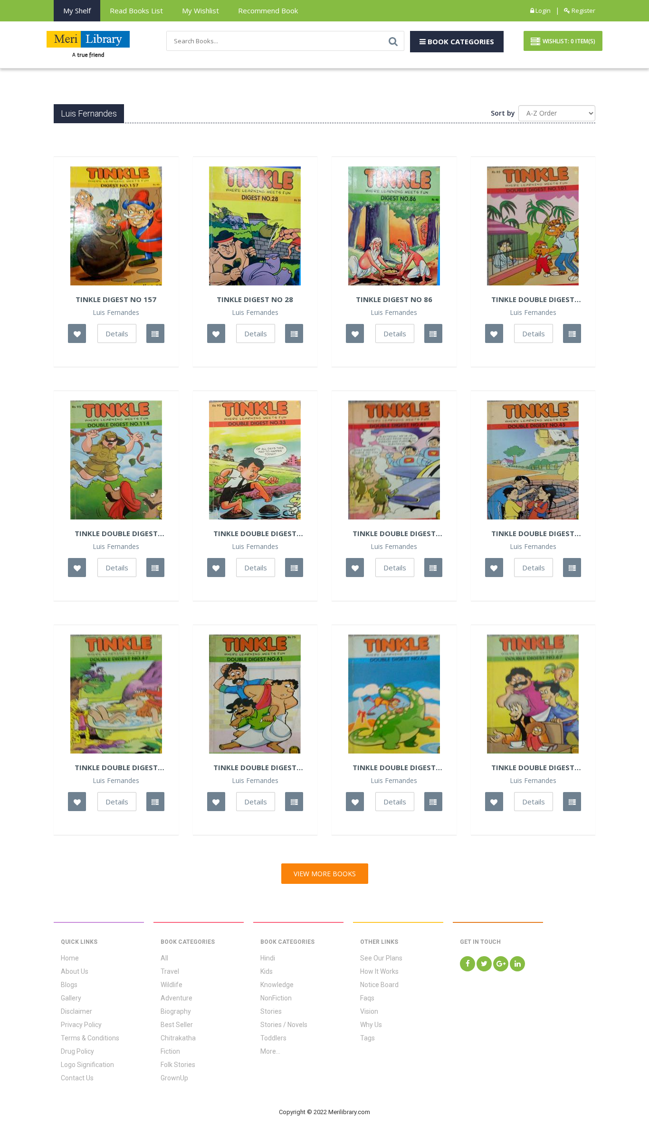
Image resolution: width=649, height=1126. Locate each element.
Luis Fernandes (116, 312)
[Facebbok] (467, 963)
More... (270, 1051)
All (164, 958)
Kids (266, 971)
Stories (271, 1011)
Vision (369, 1011)
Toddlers (273, 1038)
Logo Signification (87, 1064)
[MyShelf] (155, 333)
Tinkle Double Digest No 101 (532, 299)
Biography (176, 1011)
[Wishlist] (77, 333)
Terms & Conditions (90, 1038)
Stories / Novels (283, 1024)
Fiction (170, 1051)
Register (582, 10)
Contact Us (77, 1078)
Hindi (267, 958)
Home (70, 958)
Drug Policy (77, 1051)
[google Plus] (500, 963)
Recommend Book (268, 10)
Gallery (71, 998)
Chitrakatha (178, 1038)
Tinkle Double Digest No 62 (394, 767)
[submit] (393, 40)
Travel (170, 971)
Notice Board (379, 985)
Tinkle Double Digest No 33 (254, 533)
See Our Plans (381, 958)
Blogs (69, 985)
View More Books (325, 873)
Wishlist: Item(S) (569, 41)
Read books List (136, 10)
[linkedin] (517, 963)
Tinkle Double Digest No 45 (532, 533)
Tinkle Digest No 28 (255, 299)
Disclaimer (76, 1011)
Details (116, 333)
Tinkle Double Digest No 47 (116, 767)
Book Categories (460, 41)
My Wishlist (200, 10)
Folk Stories (178, 1064)
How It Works (379, 971)
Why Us (371, 1024)
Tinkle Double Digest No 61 (254, 767)
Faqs (367, 998)
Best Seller (177, 1024)
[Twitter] (484, 963)
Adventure (176, 998)
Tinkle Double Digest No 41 (394, 533)
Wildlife (171, 985)
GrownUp (174, 1078)
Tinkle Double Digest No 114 (116, 533)
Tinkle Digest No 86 (394, 299)
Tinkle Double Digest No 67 (532, 767)
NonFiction (276, 998)
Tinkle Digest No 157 (116, 299)
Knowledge (277, 985)
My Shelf (77, 10)
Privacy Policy (81, 1024)
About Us (74, 971)
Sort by (503, 112)
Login (542, 10)
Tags (367, 1038)
